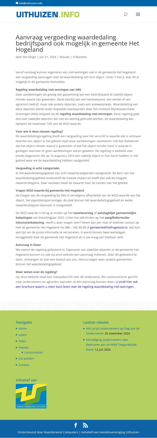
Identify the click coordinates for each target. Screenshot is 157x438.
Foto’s (22, 341)
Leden (23, 335)
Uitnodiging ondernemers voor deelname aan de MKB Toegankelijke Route (111, 344)
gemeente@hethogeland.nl (108, 227)
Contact (24, 365)
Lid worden (26, 358)
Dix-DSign (29, 57)
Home (23, 328)
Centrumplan (34, 352)
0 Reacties (80, 57)
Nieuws (64, 57)
